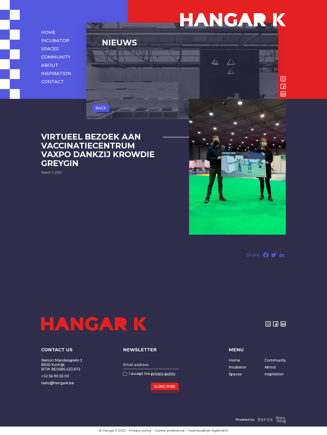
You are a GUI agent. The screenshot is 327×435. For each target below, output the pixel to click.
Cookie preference (170, 431)
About (270, 367)
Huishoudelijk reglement (208, 431)
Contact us (57, 349)
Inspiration (274, 374)
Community (275, 360)
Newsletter (140, 349)
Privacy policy (140, 431)
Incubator (237, 367)
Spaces (235, 374)
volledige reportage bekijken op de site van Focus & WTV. (90, 226)
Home (234, 360)
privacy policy (163, 374)
